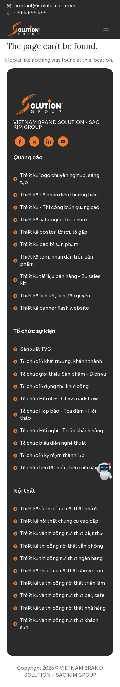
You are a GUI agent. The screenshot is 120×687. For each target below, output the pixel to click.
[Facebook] (20, 141)
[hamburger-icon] (105, 29)
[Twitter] (34, 141)
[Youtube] (63, 141)
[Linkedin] (49, 141)
